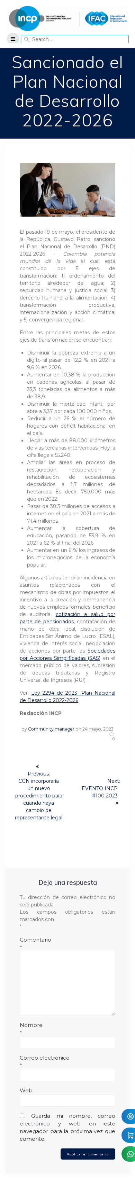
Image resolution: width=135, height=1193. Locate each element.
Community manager (51, 729)
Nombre (31, 1029)
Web (26, 1090)
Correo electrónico (45, 1061)
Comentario (35, 943)
